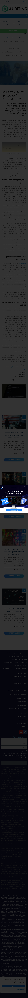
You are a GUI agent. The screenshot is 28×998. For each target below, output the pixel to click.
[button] (2, 487)
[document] (14, 499)
